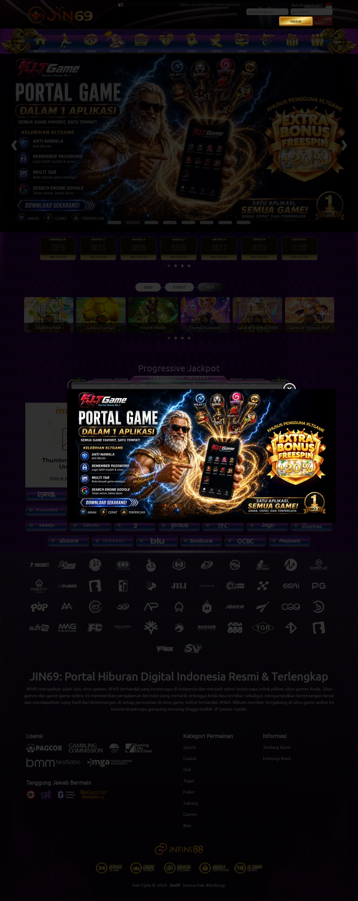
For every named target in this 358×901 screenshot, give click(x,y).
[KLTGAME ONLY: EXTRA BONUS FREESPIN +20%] (179, 457)
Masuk (296, 21)
